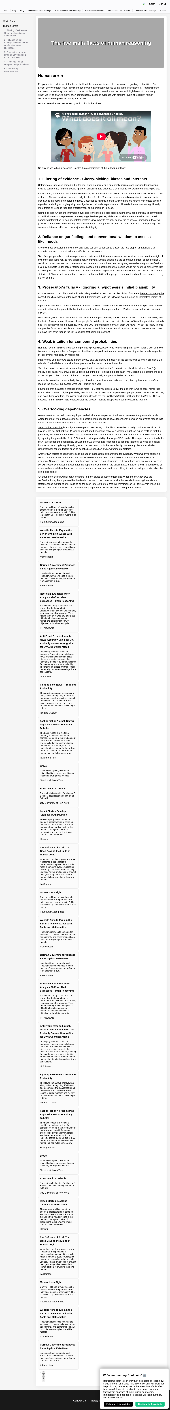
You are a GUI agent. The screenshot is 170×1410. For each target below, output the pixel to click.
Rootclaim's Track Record (119, 10)
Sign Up (162, 4)
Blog (14, 10)
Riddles (163, 10)
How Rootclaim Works (94, 10)
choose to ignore (91, 461)
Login (152, 4)
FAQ (22, 10)
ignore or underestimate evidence (94, 188)
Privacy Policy (98, 1400)
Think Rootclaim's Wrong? (39, 10)
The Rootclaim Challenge (145, 10)
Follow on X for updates (118, 1404)
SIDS (80, 434)
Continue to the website (150, 1404)
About (5, 10)
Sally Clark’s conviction (50, 427)
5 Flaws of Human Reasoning (67, 10)
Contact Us (79, 1400)
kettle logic (43, 472)
